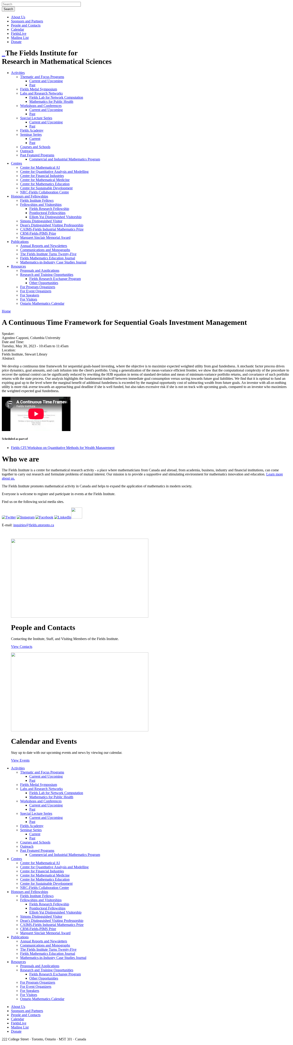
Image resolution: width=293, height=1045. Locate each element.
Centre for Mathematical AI (40, 167)
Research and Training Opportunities (46, 275)
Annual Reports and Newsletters (43, 246)
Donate (16, 42)
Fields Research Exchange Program (55, 279)
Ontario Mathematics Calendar (42, 303)
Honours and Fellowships (29, 196)
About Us (18, 17)
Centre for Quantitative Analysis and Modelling (54, 172)
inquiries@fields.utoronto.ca (33, 525)
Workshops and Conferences (41, 106)
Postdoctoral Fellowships (47, 213)
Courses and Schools (35, 147)
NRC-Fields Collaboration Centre (44, 192)
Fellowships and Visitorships (41, 204)
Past (32, 85)
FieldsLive (18, 33)
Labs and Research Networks (41, 93)
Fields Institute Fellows (37, 200)
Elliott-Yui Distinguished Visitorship (55, 217)
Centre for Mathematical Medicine (45, 180)
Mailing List (20, 38)
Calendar (17, 29)
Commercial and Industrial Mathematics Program (64, 159)
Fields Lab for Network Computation (56, 97)
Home (6, 311)
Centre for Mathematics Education (45, 184)
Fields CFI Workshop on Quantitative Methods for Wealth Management (62, 448)
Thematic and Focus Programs (42, 77)
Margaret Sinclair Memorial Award (45, 237)
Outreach (26, 151)
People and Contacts (26, 25)
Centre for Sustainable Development (46, 188)
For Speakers (29, 295)
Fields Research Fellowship (49, 209)
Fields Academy (31, 130)
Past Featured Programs (37, 155)
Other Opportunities (43, 283)
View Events (20, 760)
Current (34, 139)
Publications (20, 242)
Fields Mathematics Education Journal (47, 258)
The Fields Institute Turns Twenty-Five (48, 254)
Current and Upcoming (46, 81)
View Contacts (21, 647)
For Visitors (28, 299)
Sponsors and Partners (27, 21)
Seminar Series (31, 134)
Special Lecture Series (36, 118)
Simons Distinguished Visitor (41, 221)
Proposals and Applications (39, 270)
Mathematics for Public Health (51, 101)
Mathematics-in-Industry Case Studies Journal (53, 262)
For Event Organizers (35, 291)
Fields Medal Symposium (38, 89)
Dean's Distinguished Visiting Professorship (51, 225)
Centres (16, 163)
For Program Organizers (37, 287)
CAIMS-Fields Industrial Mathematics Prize (52, 229)
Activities (18, 73)
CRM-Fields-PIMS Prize (38, 233)
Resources (18, 266)
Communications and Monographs (45, 250)
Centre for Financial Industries (42, 176)
